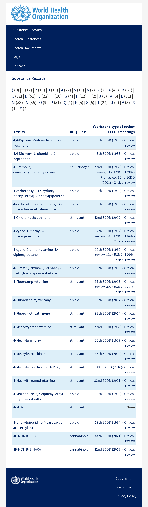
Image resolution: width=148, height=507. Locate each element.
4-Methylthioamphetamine (34, 380)
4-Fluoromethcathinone (31, 313)
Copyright (123, 478)
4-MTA (18, 407)
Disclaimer (123, 487)
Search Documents (27, 48)
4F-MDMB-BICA (24, 436)
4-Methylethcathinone (30, 353)
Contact (19, 66)
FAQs (16, 57)
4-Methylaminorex (27, 340)
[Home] (52, 13)
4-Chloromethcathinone (31, 217)
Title (17, 131)
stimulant (77, 217)
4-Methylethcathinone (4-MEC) (36, 367)
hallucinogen (80, 167)
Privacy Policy (126, 496)
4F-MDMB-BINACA (27, 449)
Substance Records (27, 29)
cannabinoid (79, 436)
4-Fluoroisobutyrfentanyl (32, 300)
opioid (74, 140)
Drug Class (78, 131)
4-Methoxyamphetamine (32, 327)
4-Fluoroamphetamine (30, 281)
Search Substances (27, 39)
